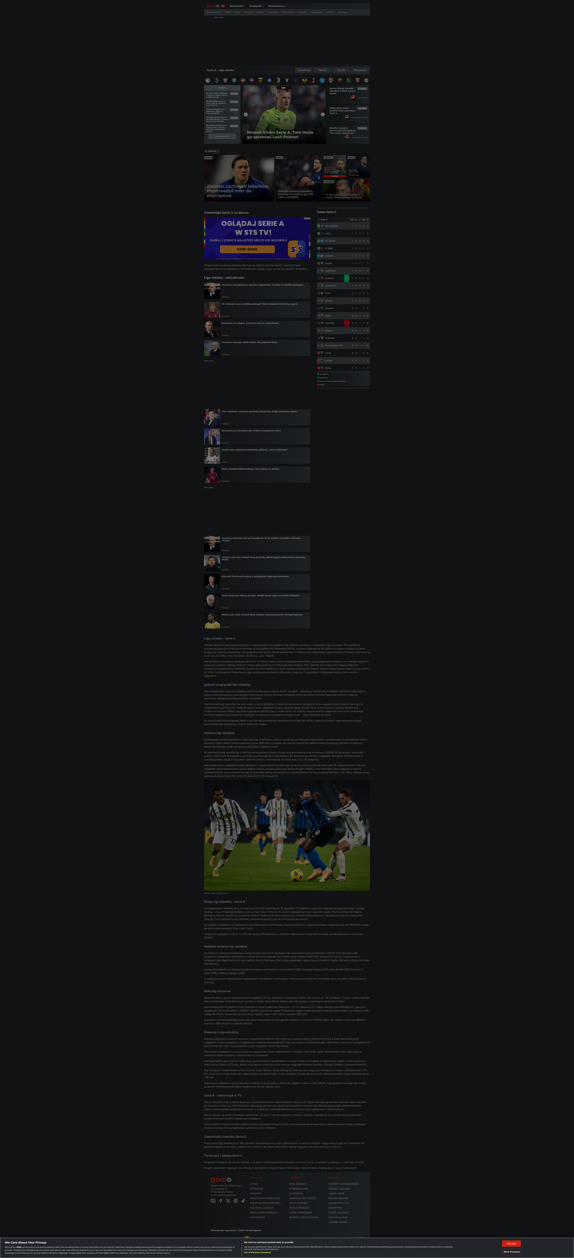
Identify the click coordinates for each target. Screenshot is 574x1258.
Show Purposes (512, 1252)
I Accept (511, 1243)
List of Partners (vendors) (257, 1252)
